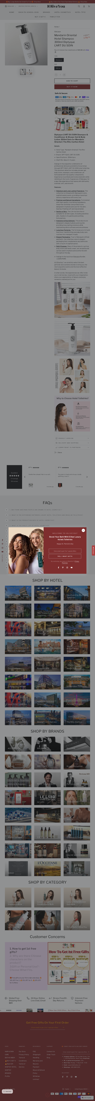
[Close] (83, 530)
